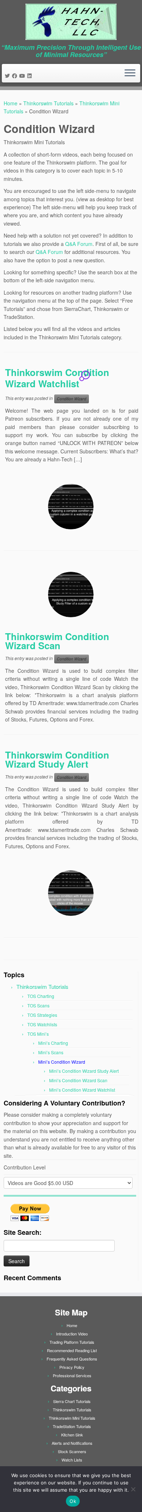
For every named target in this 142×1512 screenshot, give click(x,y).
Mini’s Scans (50, 1052)
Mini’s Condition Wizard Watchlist (82, 1090)
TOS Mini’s (38, 1034)
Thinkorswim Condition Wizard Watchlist (57, 377)
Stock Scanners (72, 1451)
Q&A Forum (78, 243)
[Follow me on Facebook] (15, 75)
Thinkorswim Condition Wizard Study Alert (57, 759)
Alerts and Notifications (72, 1443)
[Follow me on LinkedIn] (30, 75)
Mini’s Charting (53, 1043)
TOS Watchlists (42, 1024)
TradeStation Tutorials (72, 1426)
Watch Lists (72, 1460)
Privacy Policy (71, 1367)
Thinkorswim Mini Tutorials (72, 1418)
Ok (73, 1501)
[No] (133, 1489)
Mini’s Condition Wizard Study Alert (84, 1071)
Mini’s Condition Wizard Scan (78, 1080)
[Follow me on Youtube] (23, 75)
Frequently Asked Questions (72, 1359)
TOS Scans (38, 1005)
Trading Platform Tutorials (72, 1342)
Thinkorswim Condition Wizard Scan (57, 641)
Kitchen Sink (72, 1435)
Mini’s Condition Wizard (61, 1062)
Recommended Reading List (72, 1350)
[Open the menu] (130, 73)
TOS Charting (40, 996)
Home (10, 103)
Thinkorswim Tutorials (48, 103)
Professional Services (72, 1375)
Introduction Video (72, 1334)
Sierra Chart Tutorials (72, 1401)
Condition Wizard (71, 398)
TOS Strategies (42, 1015)
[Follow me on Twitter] (8, 75)
